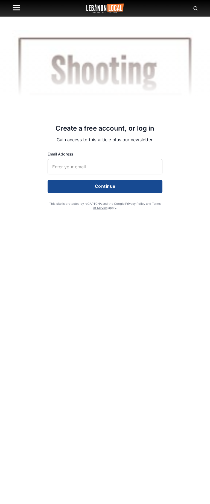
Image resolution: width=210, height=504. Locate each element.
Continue (105, 186)
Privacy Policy (135, 204)
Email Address (60, 154)
